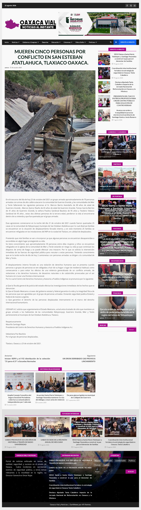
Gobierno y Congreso (30, 42)
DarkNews (74, 504)
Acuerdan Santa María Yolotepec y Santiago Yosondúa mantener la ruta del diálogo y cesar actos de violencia (50, 382)
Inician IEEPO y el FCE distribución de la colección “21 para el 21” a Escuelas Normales (27, 359)
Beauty (97, 460)
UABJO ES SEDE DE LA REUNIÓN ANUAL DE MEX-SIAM (54, 427)
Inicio (7, 42)
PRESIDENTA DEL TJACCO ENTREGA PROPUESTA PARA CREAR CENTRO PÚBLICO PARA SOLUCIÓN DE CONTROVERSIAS (104, 87)
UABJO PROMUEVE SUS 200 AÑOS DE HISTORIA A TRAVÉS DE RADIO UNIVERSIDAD (104, 115)
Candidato (108, 460)
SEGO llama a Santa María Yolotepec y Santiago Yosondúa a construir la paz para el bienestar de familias (87, 427)
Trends (97, 465)
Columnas (67, 42)
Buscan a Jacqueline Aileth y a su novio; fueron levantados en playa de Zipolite (117, 280)
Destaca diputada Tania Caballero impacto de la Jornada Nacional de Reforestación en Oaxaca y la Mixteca (104, 73)
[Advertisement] (97, 24)
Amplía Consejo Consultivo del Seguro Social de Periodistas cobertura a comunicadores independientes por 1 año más (19, 382)
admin (7, 68)
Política (132, 460)
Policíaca (92, 42)
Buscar (103, 325)
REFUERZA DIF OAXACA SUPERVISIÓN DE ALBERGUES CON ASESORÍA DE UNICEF (117, 312)
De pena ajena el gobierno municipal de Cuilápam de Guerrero (80, 382)
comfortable (120, 460)
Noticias (15, 42)
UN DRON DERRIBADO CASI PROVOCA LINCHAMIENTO (79, 359)
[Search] (110, 42)
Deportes (45, 42)
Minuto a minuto (128, 42)
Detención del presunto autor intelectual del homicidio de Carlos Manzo (117, 247)
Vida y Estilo (79, 42)
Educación (55, 42)
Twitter (106, 465)
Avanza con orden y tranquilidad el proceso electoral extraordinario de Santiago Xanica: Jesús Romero (104, 101)
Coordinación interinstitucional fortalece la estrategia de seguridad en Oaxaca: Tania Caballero (104, 59)
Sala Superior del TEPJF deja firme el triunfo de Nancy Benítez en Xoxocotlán (117, 185)
